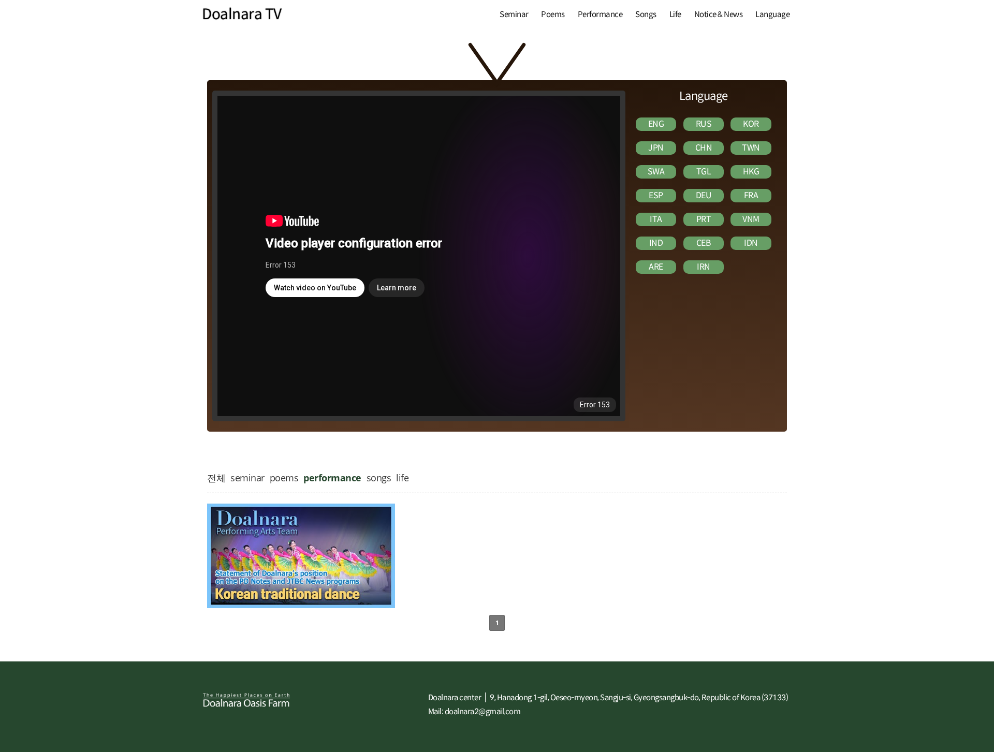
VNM (750, 219)
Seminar (514, 14)
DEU (704, 195)
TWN (751, 147)
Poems (553, 14)
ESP (656, 195)
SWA (656, 171)
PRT (703, 219)
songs (379, 477)
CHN (703, 147)
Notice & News (718, 14)
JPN (656, 147)
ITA (656, 219)
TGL (703, 171)
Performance (600, 14)
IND (656, 243)
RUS (704, 124)
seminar (247, 477)
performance (332, 477)
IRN (703, 266)
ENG (656, 124)
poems (284, 477)
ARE (656, 266)
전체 (216, 477)
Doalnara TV (242, 14)
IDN (751, 243)
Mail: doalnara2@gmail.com (474, 711)
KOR (751, 124)
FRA (751, 195)
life (402, 477)
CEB (703, 243)
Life (675, 14)
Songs (645, 14)
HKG (751, 171)
